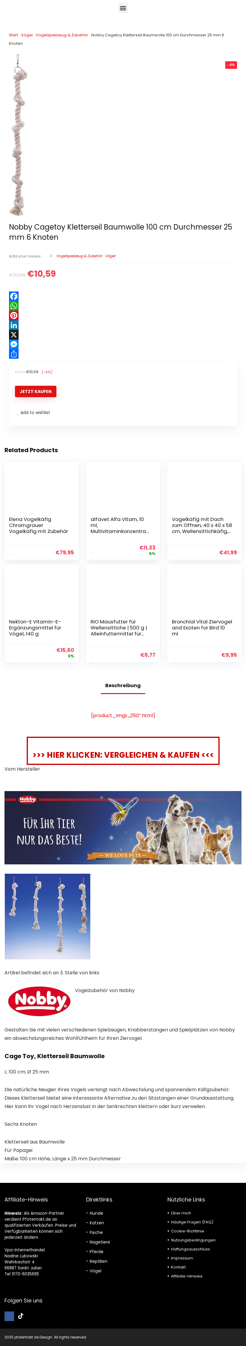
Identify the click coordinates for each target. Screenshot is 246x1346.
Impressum (182, 1258)
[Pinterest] (123, 315)
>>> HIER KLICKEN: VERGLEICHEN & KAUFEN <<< (123, 755)
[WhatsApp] (123, 306)
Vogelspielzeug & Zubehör (62, 35)
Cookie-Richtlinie (187, 1231)
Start (13, 35)
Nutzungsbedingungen (193, 1240)
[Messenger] (123, 344)
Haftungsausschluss (190, 1249)
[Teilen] (123, 354)
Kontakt (178, 1267)
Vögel (27, 35)
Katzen (97, 1223)
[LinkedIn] (123, 325)
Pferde (97, 1252)
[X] (123, 335)
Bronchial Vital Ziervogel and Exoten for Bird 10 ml (202, 627)
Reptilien (98, 1261)
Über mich (181, 1213)
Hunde (96, 1213)
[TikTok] (21, 1316)
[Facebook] (123, 296)
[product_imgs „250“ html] (123, 715)
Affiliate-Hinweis (186, 1276)
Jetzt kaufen (36, 391)
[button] (123, 8)
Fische (96, 1232)
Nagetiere (100, 1242)
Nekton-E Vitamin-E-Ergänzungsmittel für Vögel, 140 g (35, 627)
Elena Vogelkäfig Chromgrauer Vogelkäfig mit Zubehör (38, 525)
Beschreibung (123, 685)
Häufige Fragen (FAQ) (192, 1222)
